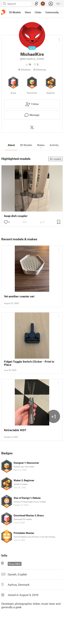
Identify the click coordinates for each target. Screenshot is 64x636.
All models (55, 158)
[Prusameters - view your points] (43, 3)
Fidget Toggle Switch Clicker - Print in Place (29, 363)
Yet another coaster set (19, 296)
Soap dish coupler (16, 215)
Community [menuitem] (52, 12)
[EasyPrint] (36, 4)
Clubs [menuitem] (38, 12)
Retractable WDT (15, 430)
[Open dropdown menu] (59, 38)
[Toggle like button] (6, 222)
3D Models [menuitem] (15, 12)
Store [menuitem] (28, 12)
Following (39, 69)
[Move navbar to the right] (61, 12)
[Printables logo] (3, 12)
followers (24, 69)
